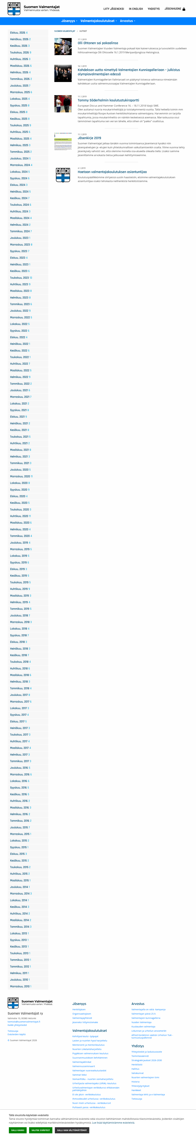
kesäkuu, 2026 (20, 45)
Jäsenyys (70, 21)
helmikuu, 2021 (20, 456)
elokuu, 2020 (19, 496)
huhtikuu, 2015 (20, 873)
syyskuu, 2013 (19, 940)
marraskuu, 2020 (21, 476)
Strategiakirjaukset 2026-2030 (147, 1060)
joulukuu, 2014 (20, 887)
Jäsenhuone (173, 8)
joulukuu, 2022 (20, 310)
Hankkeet (136, 1090)
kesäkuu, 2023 (20, 271)
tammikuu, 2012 (20, 966)
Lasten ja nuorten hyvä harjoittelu (89, 1040)
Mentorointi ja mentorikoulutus (88, 1044)
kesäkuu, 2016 (19, 794)
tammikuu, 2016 (20, 820)
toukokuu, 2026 (20, 52)
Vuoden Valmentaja (141, 1022)
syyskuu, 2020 (20, 489)
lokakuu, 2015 (19, 840)
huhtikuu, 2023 (20, 284)
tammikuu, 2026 (21, 79)
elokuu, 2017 (18, 721)
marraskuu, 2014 (21, 893)
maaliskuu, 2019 (20, 595)
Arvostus (128, 21)
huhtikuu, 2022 (20, 363)
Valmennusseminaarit (83, 1066)
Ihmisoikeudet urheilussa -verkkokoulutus (93, 1098)
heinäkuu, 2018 (20, 648)
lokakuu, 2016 (19, 781)
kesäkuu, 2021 (19, 430)
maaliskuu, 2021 (20, 449)
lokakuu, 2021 (19, 403)
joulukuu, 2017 (20, 695)
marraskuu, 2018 (21, 622)
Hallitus (135, 1068)
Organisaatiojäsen (81, 1013)
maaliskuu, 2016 (20, 807)
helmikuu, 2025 (20, 145)
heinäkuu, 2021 (20, 423)
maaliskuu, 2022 (20, 370)
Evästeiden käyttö (17, 1034)
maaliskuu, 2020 (21, 522)
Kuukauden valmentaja (143, 1026)
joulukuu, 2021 (20, 390)
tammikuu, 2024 (21, 231)
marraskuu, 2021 (20, 396)
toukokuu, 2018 (20, 661)
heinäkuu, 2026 (20, 39)
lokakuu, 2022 (20, 324)
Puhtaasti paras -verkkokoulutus (88, 1107)
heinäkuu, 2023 (20, 264)
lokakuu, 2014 (19, 900)
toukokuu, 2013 (20, 953)
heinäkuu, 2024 (20, 191)
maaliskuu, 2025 (21, 138)
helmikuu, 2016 (20, 814)
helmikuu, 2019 (20, 602)
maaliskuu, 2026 (21, 65)
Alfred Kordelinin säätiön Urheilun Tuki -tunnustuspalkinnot (152, 1036)
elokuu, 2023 (19, 257)
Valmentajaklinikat (81, 1061)
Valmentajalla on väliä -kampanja (149, 1009)
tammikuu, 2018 (21, 688)
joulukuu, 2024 (20, 158)
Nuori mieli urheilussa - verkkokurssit (91, 1103)
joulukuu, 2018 (20, 615)
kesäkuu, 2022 (20, 350)
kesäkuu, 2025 (20, 118)
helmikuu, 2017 (20, 754)
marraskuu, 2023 (21, 244)
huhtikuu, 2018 (20, 668)
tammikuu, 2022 (21, 383)
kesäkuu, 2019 (19, 575)
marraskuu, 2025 (21, 92)
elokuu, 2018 (18, 642)
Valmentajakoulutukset (99, 21)
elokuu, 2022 (18, 337)
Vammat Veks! (79, 1074)
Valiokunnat (138, 1073)
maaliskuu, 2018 (20, 675)
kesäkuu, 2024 (19, 198)
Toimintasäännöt (140, 1056)
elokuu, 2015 (18, 854)
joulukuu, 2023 (20, 238)
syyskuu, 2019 (19, 562)
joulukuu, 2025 (20, 85)
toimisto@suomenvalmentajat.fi (24, 1021)
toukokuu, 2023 (21, 277)
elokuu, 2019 (18, 569)
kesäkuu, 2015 (19, 860)
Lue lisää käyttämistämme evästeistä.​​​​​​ (113, 1122)
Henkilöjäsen (79, 1009)
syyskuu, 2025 (19, 105)
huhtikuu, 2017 (20, 741)
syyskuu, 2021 (19, 410)
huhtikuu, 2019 (20, 589)
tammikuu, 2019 (20, 608)
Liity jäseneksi (114, 8)
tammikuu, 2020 (21, 536)
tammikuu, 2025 (21, 151)
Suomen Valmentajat (64, 31)
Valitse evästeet (41, 1130)
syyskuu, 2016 (19, 787)
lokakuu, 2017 (19, 708)
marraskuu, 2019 (21, 549)
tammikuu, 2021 (20, 463)
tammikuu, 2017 (20, 761)
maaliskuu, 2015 (20, 880)
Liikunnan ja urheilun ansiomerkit (149, 1030)
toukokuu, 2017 (20, 734)
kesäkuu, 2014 (19, 907)
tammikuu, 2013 (20, 959)
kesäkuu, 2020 (20, 502)
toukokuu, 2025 (20, 125)
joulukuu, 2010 (20, 979)
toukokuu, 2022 (20, 357)
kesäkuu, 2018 (19, 655)
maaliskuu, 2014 (20, 920)
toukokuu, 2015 (20, 867)
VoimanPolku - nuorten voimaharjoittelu (92, 1079)
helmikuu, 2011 (19, 973)
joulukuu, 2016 (20, 767)
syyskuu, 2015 (19, 847)
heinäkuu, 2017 (20, 728)
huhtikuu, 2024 (20, 211)
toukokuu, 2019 (20, 582)
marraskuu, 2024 (21, 165)
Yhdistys (154, 8)
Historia (135, 1081)
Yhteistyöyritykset (140, 1085)
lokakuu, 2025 (20, 98)
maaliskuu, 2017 (20, 748)
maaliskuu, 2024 (21, 218)
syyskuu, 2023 (19, 251)
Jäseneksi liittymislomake (85, 1022)
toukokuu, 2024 (20, 204)
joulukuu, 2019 (20, 542)
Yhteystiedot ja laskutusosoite (147, 1051)
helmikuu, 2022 (20, 377)
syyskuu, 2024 (20, 178)
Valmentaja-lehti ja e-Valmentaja (148, 1094)
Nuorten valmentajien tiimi (145, 1077)
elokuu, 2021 (18, 416)
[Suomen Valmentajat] (34, 8)
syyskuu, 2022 (19, 330)
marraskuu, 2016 (21, 774)
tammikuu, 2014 (21, 926)
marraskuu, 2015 (20, 834)
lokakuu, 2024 (20, 171)
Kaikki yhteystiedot (17, 1025)
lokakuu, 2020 (20, 483)
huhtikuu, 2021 (20, 443)
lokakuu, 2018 (19, 628)
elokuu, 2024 (19, 185)
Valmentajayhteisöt (82, 1018)
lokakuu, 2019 (19, 555)
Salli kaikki (17, 1130)
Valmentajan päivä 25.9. (144, 1013)
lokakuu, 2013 (19, 933)
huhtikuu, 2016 (20, 801)
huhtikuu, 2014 (20, 913)
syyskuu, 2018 (19, 635)
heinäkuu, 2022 (20, 344)
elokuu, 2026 (19, 32)
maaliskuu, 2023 (21, 291)
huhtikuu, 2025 (20, 132)
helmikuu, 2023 (20, 297)
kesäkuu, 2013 (19, 946)
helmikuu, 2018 (20, 681)
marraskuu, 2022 (21, 317)
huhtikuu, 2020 (20, 516)
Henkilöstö (137, 1064)
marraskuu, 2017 (21, 701)
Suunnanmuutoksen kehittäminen (89, 1057)
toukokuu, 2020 (20, 509)
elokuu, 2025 (18, 112)
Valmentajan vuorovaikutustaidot (89, 1070)
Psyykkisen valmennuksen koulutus (90, 1053)
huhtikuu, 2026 (20, 59)
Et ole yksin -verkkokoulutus (86, 1094)
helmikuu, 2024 (20, 224)
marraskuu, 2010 (20, 986)
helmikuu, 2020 (20, 529)
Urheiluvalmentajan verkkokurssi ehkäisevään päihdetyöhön (95, 1089)
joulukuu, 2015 (20, 827)
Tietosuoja (13, 1030)
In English (136, 8)
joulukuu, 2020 (20, 469)
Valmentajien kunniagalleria (146, 1018)
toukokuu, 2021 (20, 436)
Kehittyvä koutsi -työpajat (85, 1036)
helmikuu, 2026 (20, 72)
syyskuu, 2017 (19, 714)
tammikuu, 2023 (21, 304)
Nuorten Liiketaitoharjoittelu (87, 1049)
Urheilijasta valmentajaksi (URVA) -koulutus (94, 1083)
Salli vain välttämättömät (72, 1130)
